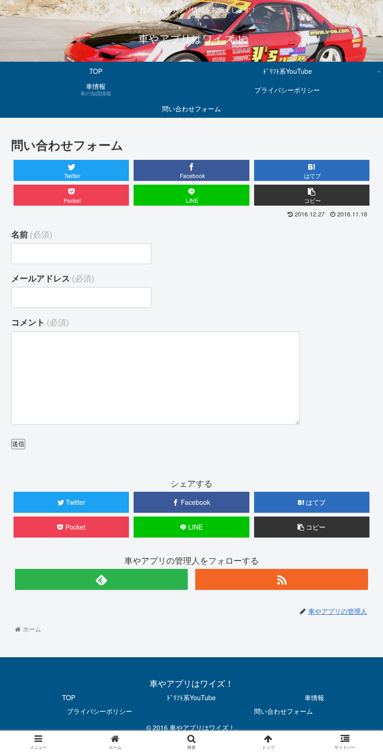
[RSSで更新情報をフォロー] (282, 579)
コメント (40, 322)
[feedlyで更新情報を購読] (101, 579)
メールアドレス (52, 278)
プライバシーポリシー (99, 711)
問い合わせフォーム (283, 711)
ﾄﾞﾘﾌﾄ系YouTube (191, 697)
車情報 (314, 697)
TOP (68, 697)
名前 (31, 234)
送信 (18, 443)
